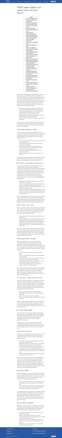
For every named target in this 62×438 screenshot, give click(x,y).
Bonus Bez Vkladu (29, 32)
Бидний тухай (19, 1)
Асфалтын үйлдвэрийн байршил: (39, 433)
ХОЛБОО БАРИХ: (10, 428)
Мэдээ (40, 1)
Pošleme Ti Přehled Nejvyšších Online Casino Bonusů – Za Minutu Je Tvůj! (32, 56)
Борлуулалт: (9, 433)
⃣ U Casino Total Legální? (30, 28)
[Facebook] (51, 1)
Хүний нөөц (34, 1)
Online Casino (28, 40)
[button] (18, 429)
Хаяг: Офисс (35, 428)
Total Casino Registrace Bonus (32, 18)
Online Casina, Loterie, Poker (31, 22)
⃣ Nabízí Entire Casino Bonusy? (31, 58)
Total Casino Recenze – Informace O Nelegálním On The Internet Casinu (31, 88)
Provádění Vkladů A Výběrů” (31, 71)
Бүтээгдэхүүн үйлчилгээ (26, 1)
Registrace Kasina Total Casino (32, 60)
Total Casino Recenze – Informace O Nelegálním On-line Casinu (31, 69)
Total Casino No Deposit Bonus (32, 90)
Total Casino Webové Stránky (31, 24)
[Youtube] (55, 1)
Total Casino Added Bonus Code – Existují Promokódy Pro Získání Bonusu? (32, 49)
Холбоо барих (46, 1)
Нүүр (14, 1)
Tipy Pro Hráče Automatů (31, 33)
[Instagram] (53, 1)
